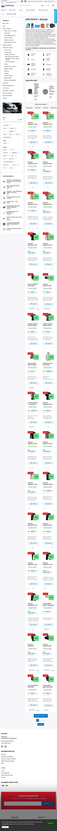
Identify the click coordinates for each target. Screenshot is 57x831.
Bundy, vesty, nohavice (10, 66)
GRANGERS (15, 152)
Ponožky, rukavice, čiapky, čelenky (12, 59)
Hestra (6, 155)
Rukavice (6, 71)
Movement (7, 164)
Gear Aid (6, 152)
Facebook (22, 1)
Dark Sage (31, 387)
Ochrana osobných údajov (8, 759)
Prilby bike (7, 33)
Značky (5, 98)
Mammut (12, 158)
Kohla (13, 155)
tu (33, 824)
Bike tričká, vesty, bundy (11, 56)
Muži (5, 134)
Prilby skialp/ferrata (9, 35)
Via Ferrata (6, 88)
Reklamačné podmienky (7, 761)
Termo (6, 64)
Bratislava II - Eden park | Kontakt (35, 1)
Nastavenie (5, 827)
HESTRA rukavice (7, 45)
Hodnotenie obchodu (7, 775)
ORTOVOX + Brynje (8, 47)
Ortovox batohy (8, 75)
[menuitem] (4, 10)
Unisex (18, 134)
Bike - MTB (5, 23)
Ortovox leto (7, 50)
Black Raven (32, 308)
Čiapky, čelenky (8, 68)
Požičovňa (5, 83)
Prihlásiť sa (47, 803)
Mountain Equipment (8, 85)
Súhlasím (50, 823)
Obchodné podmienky (49, 1)
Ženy (12, 134)
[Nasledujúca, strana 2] (40, 720)
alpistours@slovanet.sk (7, 741)
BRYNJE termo (8, 78)
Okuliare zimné (8, 37)
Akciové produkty (7, 95)
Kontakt (3, 754)
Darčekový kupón (7, 93)
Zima (4, 26)
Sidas (12, 168)
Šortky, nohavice (9, 54)
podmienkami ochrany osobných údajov (36, 798)
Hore (41, 724)
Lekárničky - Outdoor (8, 90)
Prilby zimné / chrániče (10, 31)
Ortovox (16, 164)
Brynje (5, 149)
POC (5, 168)
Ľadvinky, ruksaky (10, 61)
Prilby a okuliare (7, 28)
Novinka (13, 128)
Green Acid (46, 629)
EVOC (12, 149)
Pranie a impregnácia (10, 80)
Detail (34, 142)
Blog (2, 763)
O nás (2, 771)
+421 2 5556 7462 (6, 743)
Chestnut (46, 710)
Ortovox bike (7, 52)
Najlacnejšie (38, 107)
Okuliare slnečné (8, 40)
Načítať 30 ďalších (41, 716)
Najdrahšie (45, 107)
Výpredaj (12, 131)
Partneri (3, 777)
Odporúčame (29, 107)
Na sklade (7, 125)
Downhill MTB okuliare (10, 42)
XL (48, 146)
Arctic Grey (31, 427)
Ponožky (6, 73)
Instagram (25, 1)
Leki (5, 158)
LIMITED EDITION (7, 137)
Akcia (5, 128)
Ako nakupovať (5, 773)
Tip (5, 131)
